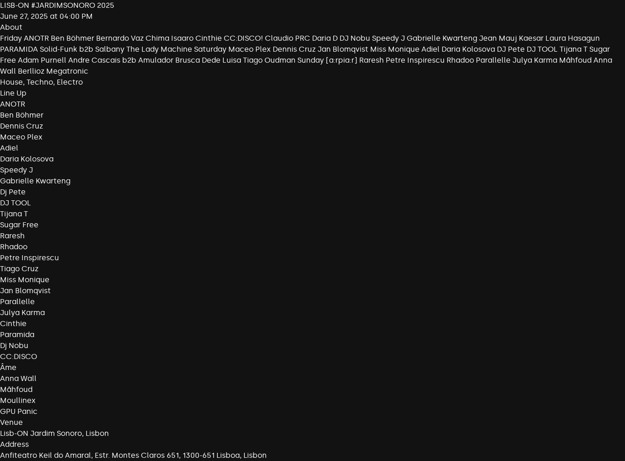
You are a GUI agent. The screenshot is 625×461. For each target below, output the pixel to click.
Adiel (9, 148)
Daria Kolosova (27, 159)
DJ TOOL (15, 202)
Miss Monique (24, 279)
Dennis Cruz (21, 126)
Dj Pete (13, 192)
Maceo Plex (21, 137)
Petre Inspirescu (29, 257)
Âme (8, 367)
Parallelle (17, 301)
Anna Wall (18, 378)
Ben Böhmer (21, 115)
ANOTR (12, 104)
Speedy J (16, 170)
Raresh (12, 235)
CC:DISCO (18, 356)
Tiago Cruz (19, 268)
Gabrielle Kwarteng (35, 181)
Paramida (17, 334)
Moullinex (18, 400)
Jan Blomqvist (25, 290)
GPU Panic (19, 411)
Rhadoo (13, 246)
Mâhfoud (16, 389)
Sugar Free (19, 224)
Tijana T (14, 213)
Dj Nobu (14, 345)
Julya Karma (22, 312)
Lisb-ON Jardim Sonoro (41, 433)
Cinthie (13, 323)
